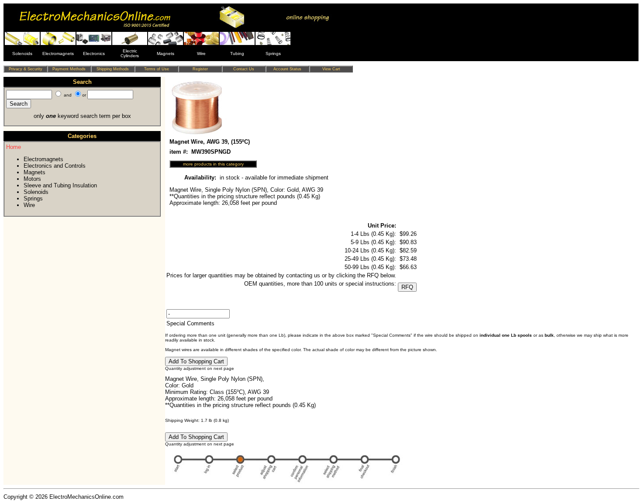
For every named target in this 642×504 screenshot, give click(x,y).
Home (13, 147)
